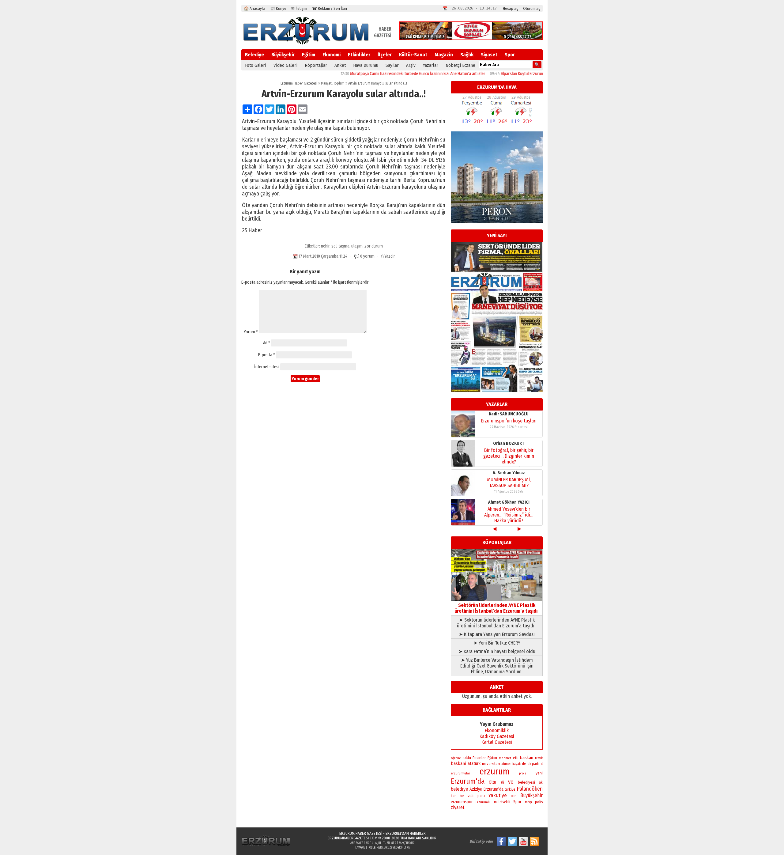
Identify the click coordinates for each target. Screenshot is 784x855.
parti (481, 796)
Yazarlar (430, 65)
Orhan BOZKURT (508, 443)
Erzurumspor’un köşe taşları (509, 421)
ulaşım (357, 246)
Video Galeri (285, 65)
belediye (459, 789)
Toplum (339, 83)
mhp (528, 802)
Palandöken (530, 788)
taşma (343, 246)
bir (462, 795)
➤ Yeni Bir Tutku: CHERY (496, 643)
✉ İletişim (299, 8)
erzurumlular (460, 773)
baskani (458, 763)
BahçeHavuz (406, 843)
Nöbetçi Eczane (460, 65)
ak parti (534, 764)
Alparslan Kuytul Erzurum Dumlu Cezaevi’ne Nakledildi (524, 73)
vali (470, 795)
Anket (340, 65)
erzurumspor (462, 801)
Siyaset (489, 55)
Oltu (492, 782)
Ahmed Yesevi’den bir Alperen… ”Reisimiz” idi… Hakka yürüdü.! (508, 515)
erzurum (495, 771)
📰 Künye (278, 8)
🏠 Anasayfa (254, 8)
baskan (526, 757)
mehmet (505, 758)
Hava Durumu (365, 65)
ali (502, 782)
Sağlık (466, 55)
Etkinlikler (359, 55)
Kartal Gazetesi (496, 742)
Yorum (251, 332)
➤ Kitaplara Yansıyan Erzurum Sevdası (497, 634)
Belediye (254, 55)
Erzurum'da (468, 781)
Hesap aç (510, 8)
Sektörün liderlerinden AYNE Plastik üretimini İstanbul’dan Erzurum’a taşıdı (496, 608)
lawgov (360, 847)
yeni (539, 773)
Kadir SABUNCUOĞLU (509, 414)
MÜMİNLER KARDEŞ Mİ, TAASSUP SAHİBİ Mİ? (509, 482)
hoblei (372, 847)
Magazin (444, 55)
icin (514, 795)
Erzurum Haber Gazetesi (299, 83)
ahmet (506, 764)
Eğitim (308, 55)
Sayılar (392, 65)
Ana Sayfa (356, 843)
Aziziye (475, 789)
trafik (539, 758)
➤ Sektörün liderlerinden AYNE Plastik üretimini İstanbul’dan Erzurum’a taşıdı (497, 623)
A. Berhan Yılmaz (509, 472)
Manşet (326, 83)
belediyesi (526, 782)
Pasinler (479, 757)
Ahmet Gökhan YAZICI (509, 502)
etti (515, 758)
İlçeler (385, 55)
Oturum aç (531, 8)
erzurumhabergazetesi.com (352, 838)
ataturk (474, 763)
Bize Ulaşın (373, 843)
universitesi (491, 763)
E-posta (266, 355)
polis (539, 802)
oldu (467, 757)
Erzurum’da (493, 789)
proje (522, 773)
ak (541, 782)
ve (511, 781)
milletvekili (502, 802)
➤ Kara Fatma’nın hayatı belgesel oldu (496, 651)
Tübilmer (389, 843)
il (542, 763)
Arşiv (411, 65)
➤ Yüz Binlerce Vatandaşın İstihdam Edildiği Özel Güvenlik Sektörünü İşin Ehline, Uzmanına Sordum (496, 666)
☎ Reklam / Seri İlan (329, 8)
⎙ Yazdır (388, 256)
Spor (510, 55)
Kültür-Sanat (413, 55)
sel (334, 246)
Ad (266, 343)
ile (524, 763)
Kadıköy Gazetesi (497, 736)
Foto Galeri (255, 65)
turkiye (510, 789)
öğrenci (456, 758)
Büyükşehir (283, 55)
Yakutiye (497, 795)
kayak (516, 764)
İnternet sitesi (266, 366)
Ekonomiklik (497, 730)
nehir (325, 246)
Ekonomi (331, 55)
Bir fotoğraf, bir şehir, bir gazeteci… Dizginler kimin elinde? (508, 456)
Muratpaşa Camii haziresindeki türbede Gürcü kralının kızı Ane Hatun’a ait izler (394, 73)
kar (453, 796)
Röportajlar (316, 65)
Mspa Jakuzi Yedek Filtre (393, 847)
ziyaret (458, 807)
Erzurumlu (483, 802)
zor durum (373, 246)
